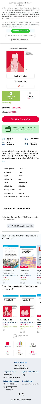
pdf (21, 86)
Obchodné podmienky (21, 368)
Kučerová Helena (25, 275)
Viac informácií (19, 27)
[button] (20, 40)
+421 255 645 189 (11, 384)
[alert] (20, 21)
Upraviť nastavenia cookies (30, 384)
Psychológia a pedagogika (11, 377)
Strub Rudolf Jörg (8, 322)
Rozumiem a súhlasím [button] (20, 31)
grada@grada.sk (11, 387)
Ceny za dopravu (19, 365)
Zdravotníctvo (7, 375)
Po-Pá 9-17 (9, 389)
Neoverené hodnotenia (16, 208)
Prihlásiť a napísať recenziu (22, 226)
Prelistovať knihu (20, 76)
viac (3, 161)
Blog (23, 375)
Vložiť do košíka (22, 119)
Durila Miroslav (7, 275)
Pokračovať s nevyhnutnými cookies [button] (20, 35)
